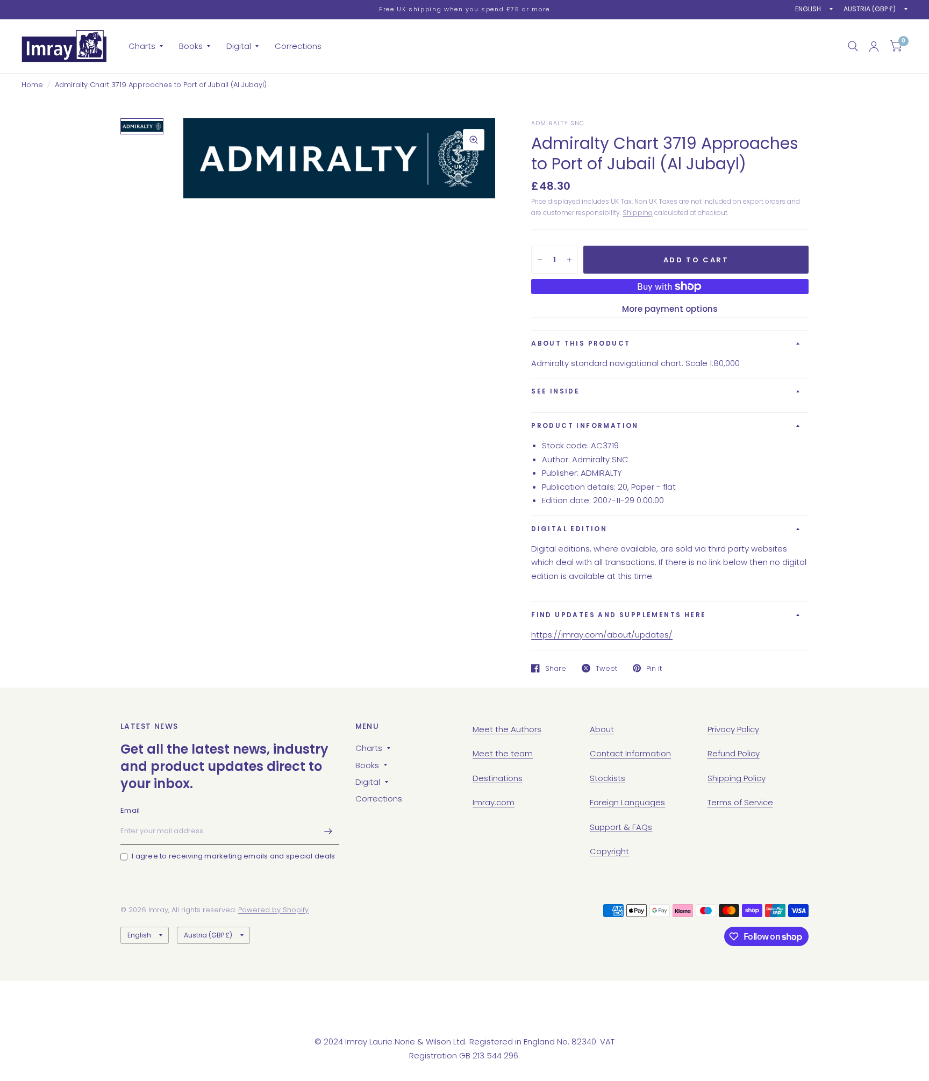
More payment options (670, 308)
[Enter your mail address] (328, 831)
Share (555, 668)
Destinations (498, 778)
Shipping (638, 212)
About (602, 729)
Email (130, 810)
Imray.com (493, 802)
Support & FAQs (621, 827)
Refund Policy (734, 753)
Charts (141, 46)
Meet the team (503, 753)
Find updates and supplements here (618, 614)
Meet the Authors (507, 729)
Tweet (606, 668)
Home (32, 85)
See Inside (555, 391)
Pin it (654, 668)
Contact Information (630, 753)
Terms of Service (740, 802)
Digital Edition (569, 528)
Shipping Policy (737, 778)
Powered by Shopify (273, 910)
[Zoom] (473, 140)
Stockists (607, 778)
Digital (238, 46)
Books (191, 46)
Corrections (298, 46)
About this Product (580, 343)
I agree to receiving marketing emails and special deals (233, 856)
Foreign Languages (627, 802)
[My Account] (873, 46)
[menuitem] (145, 46)
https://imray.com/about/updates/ (602, 634)
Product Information (585, 425)
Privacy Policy (733, 729)
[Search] (852, 46)
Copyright (609, 851)
